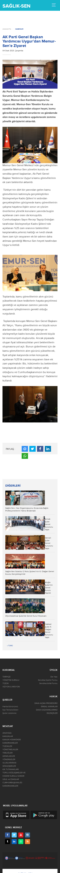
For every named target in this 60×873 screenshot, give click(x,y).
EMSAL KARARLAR (49, 706)
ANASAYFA (6, 29)
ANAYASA (7, 733)
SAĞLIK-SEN (16, 6)
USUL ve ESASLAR (10, 779)
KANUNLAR (7, 736)
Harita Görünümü (10, 706)
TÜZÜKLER (7, 746)
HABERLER (19, 29)
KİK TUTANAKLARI (10, 769)
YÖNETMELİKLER (10, 749)
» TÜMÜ (10, 646)
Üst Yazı (54, 677)
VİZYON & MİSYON (11, 687)
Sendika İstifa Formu (48, 683)
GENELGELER (8, 756)
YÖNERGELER (8, 759)
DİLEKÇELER (52, 713)
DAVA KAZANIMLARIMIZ (47, 710)
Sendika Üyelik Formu (48, 680)
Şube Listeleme (9, 713)
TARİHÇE (6, 677)
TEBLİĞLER (7, 753)
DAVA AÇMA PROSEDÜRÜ (46, 703)
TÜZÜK (5, 683)
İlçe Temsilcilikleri (10, 710)
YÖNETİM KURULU (10, 680)
